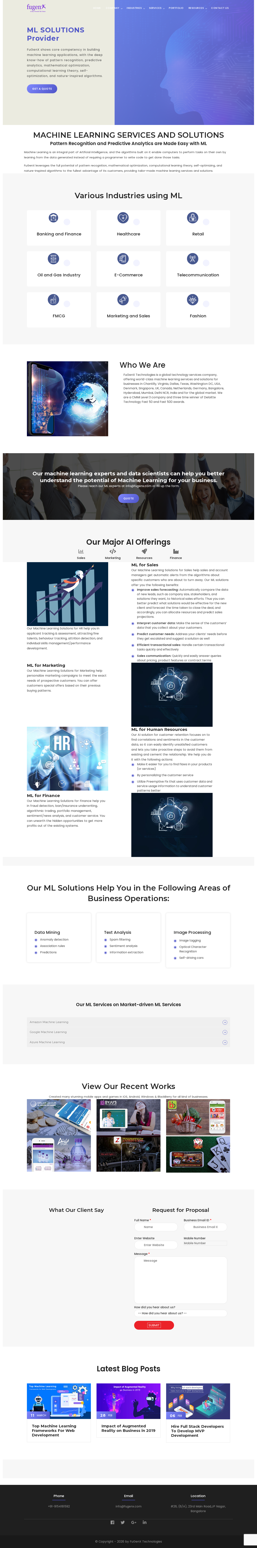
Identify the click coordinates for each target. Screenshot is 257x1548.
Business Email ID (16, 38)
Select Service (12, 58)
